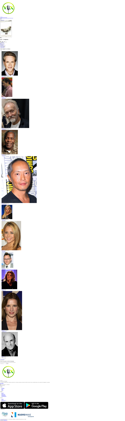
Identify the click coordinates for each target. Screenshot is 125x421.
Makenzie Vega (3, 250)
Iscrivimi (7, 363)
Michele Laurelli (5, 420)
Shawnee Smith (3, 330)
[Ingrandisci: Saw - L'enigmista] (6, 28)
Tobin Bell (3, 128)
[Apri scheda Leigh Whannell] (7, 96)
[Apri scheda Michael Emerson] (7, 267)
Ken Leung (3, 203)
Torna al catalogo (3, 359)
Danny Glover (3, 154)
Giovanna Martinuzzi (4, 331)
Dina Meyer (3, 289)
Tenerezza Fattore (4, 290)
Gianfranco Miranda (4, 204)
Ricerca (2, 390)
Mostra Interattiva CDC (4, 396)
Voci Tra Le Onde (3, 394)
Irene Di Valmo (3, 220)
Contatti (2, 399)
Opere (2, 389)
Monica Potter (3, 219)
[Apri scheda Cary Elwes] (10, 75)
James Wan (2, 42)
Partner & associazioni (4, 400)
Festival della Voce (3, 395)
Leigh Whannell (3, 97)
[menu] (1, 18)
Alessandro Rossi (4, 129)
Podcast (2, 393)
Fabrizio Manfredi (4, 98)
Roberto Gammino (4, 269)
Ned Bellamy (3, 356)
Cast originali (3, 388)
